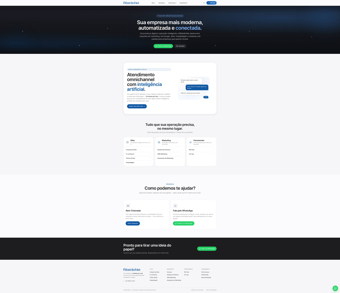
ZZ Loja (191, 154)
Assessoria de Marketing (165, 158)
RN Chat (191, 150)
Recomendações (206, 277)
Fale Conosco (205, 272)
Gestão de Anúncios (164, 150)
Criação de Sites (131, 150)
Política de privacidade (197, 290)
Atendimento (183, 3)
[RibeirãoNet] (131, 3)
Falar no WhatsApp (164, 46)
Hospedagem (130, 162)
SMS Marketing (162, 154)
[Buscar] (204, 3)
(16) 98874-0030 (130, 281)
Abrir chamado (133, 223)
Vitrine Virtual (130, 158)
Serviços (169, 272)
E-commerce (130, 154)
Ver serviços (180, 46)
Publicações (204, 274)
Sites (153, 3)
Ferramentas (172, 3)
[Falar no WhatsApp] (335, 288)
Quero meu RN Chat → (137, 106)
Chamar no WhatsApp (184, 223)
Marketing (161, 3)
